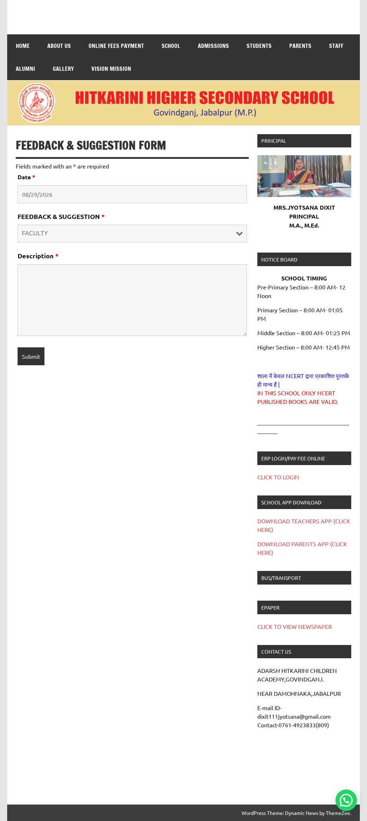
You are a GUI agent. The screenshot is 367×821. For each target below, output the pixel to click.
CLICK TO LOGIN (278, 476)
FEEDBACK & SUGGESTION (61, 216)
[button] (346, 800)
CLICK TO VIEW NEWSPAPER (294, 626)
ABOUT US (59, 46)
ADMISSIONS (213, 46)
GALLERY (63, 69)
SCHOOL (171, 46)
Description (38, 255)
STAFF (336, 46)
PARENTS (300, 46)
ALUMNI (25, 69)
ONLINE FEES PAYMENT (116, 46)
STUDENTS (259, 46)
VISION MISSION (111, 69)
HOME (23, 46)
